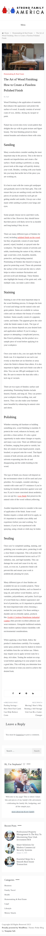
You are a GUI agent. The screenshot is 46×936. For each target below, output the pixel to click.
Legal (6, 904)
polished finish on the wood (29, 237)
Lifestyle (7, 908)
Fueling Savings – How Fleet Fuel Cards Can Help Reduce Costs (12, 710)
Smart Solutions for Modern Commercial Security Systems (26, 847)
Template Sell (9, 931)
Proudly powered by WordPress (15, 928)
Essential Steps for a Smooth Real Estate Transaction (26, 862)
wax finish (22, 496)
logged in (20, 735)
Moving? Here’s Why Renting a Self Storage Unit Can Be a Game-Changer (33, 710)
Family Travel (9, 890)
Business (8, 886)
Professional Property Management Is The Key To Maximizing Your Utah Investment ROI (29, 836)
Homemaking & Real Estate (14, 74)
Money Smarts (10, 913)
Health (7, 895)
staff (7, 97)
